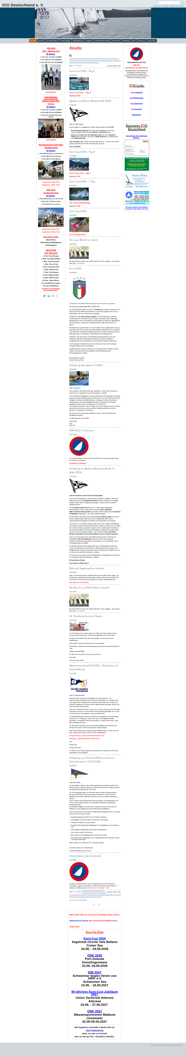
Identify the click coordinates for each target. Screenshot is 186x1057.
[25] (79, 61)
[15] (101, 59)
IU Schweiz (136, 109)
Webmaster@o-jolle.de (78, 921)
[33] (100, 61)
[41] (70, 63)
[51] (97, 63)
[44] (79, 63)
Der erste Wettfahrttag (79, 203)
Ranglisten (89, 40)
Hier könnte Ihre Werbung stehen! (136, 137)
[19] (112, 59)
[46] (84, 63)
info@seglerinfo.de (94, 1030)
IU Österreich (136, 104)
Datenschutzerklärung (177, 6)
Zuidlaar (47, 193)
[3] (74, 59)
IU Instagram (137, 92)
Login (180, 1045)
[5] (78, 59)
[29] (89, 61)
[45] (81, 63)
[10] (88, 59)
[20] (115, 59)
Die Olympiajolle (65, 40)
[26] (81, 61)
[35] (106, 61)
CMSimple (160, 1045)
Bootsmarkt (116, 40)
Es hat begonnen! (77, 234)
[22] (70, 61)
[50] (95, 63)
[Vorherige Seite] (75, 65)
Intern (133, 40)
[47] (87, 63)
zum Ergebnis (51, 140)
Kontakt (165, 6)
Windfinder (136, 115)
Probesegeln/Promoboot (102, 40)
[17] (107, 59)
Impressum (157, 6)
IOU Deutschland (51, 40)
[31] (95, 61)
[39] (116, 61)
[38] (114, 61)
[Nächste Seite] (81, 65)
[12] (93, 59)
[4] (76, 59)
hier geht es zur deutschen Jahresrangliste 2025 (51, 289)
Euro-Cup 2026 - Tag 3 (80, 92)
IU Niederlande (136, 98)
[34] (103, 61)
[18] (109, 59)
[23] (73, 61)
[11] (91, 59)
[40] (119, 61)
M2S (78, 96)
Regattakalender (78, 40)
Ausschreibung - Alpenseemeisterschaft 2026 (86, 736)
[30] (92, 61)
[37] (111, 61)
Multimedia (125, 40)
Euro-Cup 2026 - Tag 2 (80, 173)
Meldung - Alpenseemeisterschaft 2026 (84, 739)
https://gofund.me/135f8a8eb (79, 582)
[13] (96, 59)
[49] (92, 63)
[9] (85, 59)
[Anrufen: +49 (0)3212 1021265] (114, 1037)
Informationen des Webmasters (136, 68)
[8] (83, 59)
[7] (82, 59)
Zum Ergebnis (51, 92)
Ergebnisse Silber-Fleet (51, 185)
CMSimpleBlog (82, 900)
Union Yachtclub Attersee (95, 997)
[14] (99, 59)
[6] (80, 59)
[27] (84, 61)
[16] (104, 59)
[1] (70, 59)
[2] (72, 59)
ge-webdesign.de (173, 1045)
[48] (89, 63)
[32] (97, 61)
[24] (76, 61)
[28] (87, 61)
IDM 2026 (136, 65)
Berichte (41, 40)
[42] (73, 63)
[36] (108, 61)
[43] (76, 63)
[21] (118, 59)
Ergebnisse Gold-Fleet (51, 182)
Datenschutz (152, 40)
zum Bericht (81, 263)
